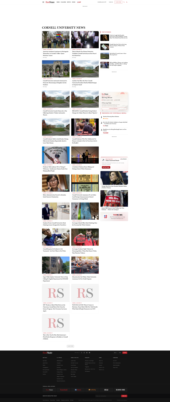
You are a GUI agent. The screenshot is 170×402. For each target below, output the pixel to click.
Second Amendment (61, 380)
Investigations (45, 367)
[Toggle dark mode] (127, 2)
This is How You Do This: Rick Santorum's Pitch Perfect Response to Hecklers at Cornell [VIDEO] (55, 337)
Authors (44, 374)
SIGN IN (111, 2)
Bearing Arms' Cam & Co (90, 369)
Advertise (101, 362)
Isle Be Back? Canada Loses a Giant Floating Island (118, 54)
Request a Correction (65, 400)
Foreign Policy (59, 371)
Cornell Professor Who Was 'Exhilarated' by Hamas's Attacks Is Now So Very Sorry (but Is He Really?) (84, 141)
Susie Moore (73, 365)
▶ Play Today (106, 167)
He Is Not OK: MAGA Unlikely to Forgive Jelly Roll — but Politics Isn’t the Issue (115, 122)
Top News (45, 360)
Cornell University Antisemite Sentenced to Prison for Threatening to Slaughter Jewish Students (55, 83)
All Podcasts (87, 371)
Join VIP (124, 352)
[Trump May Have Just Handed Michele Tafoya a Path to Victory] (114, 177)
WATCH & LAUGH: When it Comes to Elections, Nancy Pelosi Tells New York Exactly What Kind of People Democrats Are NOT (84, 307)
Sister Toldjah (73, 376)
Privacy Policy (52, 400)
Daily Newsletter (116, 365)
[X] (81, 353)
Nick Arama (73, 371)
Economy (59, 367)
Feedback (58, 400)
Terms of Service (46, 400)
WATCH (69, 2)
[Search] (124, 2)
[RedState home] (47, 353)
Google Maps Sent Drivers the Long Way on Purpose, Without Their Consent (118, 46)
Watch (44, 365)
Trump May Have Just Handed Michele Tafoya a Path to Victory (114, 187)
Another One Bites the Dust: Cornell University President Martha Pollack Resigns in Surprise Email (84, 83)
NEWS (58, 2)
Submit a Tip (101, 367)
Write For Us (101, 369)
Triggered (87, 366)
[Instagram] (84, 353)
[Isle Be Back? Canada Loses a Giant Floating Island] (104, 56)
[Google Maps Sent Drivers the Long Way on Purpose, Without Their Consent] (104, 47)
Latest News (45, 362)
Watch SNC (115, 367)
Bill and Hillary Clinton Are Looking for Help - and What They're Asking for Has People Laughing (119, 64)
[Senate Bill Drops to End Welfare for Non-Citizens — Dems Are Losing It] (114, 198)
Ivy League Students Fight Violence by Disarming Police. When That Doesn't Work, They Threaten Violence (84, 251)
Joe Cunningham (74, 367)
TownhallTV (45, 371)
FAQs (120, 352)
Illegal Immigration (60, 376)
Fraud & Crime (60, 374)
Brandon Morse (74, 369)
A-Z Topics (59, 357)
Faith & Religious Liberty (61, 369)
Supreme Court (60, 378)
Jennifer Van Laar (74, 362)
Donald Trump (60, 365)
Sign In (115, 352)
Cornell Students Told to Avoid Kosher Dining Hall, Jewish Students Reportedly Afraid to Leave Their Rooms (55, 141)
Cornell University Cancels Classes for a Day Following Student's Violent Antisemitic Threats (55, 113)
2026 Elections (60, 360)
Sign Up (124, 395)
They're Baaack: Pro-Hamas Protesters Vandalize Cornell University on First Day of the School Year (84, 53)
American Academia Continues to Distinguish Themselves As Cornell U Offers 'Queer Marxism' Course (55, 53)
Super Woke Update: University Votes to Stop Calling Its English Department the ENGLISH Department (55, 279)
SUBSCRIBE (118, 2)
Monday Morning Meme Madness (111, 116)
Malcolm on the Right (89, 360)
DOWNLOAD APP (102, 2)
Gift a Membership (117, 362)
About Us (101, 360)
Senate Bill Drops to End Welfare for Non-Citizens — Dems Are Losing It (113, 208)
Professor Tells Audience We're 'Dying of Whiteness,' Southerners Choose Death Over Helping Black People (55, 169)
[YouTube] (89, 353)
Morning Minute (46, 369)
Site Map (71, 400)
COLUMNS (63, 2)
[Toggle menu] (43, 2)
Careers (100, 365)
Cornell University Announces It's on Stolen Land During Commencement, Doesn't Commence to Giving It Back (84, 197)
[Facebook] (87, 353)
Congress (59, 362)
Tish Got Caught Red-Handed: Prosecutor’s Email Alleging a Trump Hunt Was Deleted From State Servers (118, 37)
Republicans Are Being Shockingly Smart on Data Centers (114, 130)
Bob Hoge (45, 57)
